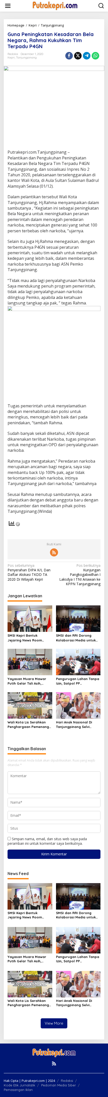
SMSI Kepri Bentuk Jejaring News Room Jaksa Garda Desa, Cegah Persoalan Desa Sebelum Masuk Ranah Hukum (29, 637)
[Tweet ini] (78, 56)
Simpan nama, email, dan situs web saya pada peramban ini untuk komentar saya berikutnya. (47, 841)
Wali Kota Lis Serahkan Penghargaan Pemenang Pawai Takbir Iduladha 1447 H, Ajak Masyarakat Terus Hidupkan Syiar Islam (28, 724)
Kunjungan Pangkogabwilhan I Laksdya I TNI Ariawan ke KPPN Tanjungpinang (79, 574)
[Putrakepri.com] (55, 5)
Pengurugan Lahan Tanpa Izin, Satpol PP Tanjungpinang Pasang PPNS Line (77, 681)
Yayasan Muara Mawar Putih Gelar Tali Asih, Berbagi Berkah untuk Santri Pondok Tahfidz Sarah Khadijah (27, 681)
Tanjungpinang (26, 57)
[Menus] (8, 6)
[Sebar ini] (69, 56)
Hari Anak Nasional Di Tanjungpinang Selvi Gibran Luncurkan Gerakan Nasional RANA (76, 724)
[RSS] (54, 552)
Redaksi (67, 1081)
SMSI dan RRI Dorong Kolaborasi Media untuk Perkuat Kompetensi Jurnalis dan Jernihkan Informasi (76, 637)
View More (54, 1023)
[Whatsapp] (95, 56)
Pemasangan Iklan (18, 1090)
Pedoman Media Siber (58, 1085)
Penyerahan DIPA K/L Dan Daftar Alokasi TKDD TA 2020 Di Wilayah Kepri (29, 572)
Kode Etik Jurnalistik (19, 1085)
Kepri (11, 57)
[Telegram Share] (86, 56)
